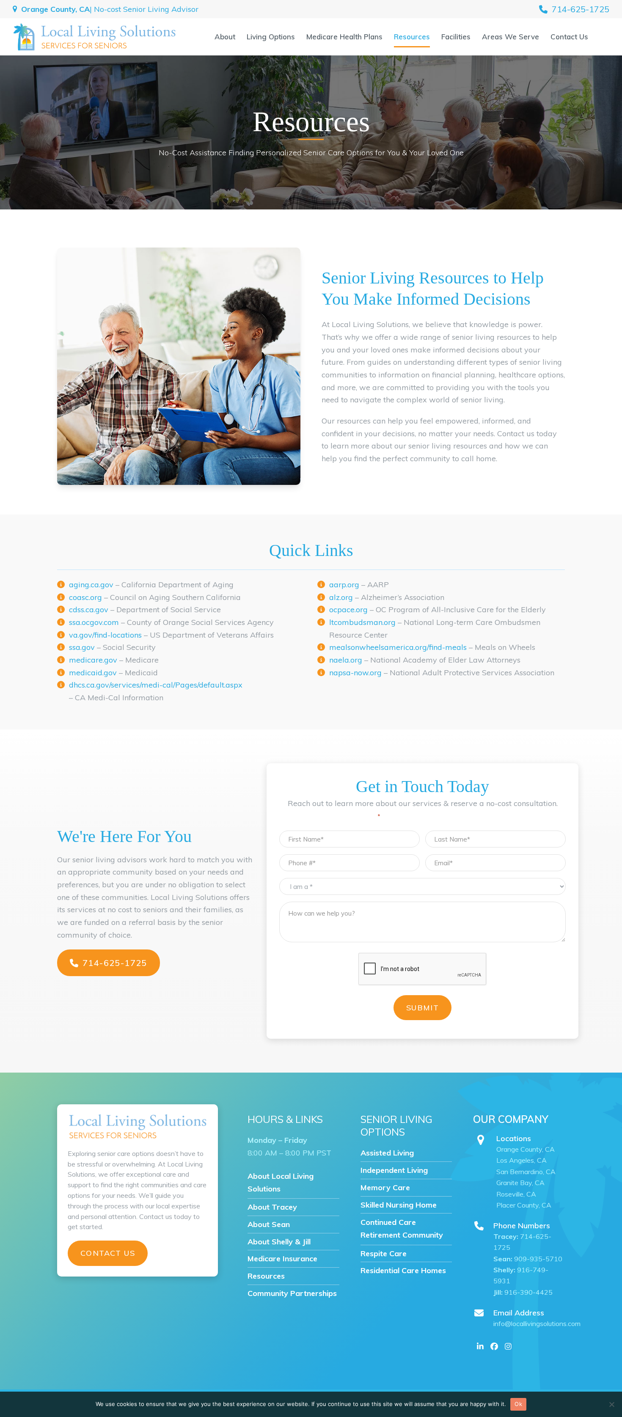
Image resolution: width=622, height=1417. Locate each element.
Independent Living (394, 1170)
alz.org (341, 597)
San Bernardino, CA (526, 1171)
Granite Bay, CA (520, 1182)
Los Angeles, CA (521, 1160)
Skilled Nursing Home (399, 1205)
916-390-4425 (523, 1292)
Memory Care (385, 1187)
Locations (513, 1138)
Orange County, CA (525, 1149)
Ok (518, 1403)
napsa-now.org (355, 672)
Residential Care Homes (403, 1270)
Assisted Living (387, 1153)
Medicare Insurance (282, 1258)
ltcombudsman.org (362, 622)
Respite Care (384, 1253)
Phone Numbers (521, 1225)
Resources (266, 1276)
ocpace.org (348, 609)
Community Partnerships (292, 1293)
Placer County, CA (523, 1205)
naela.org (345, 660)
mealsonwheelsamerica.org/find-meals (398, 647)
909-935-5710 (527, 1259)
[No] (611, 1404)
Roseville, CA (517, 1194)
